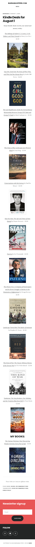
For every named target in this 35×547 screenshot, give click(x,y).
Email (4, 508)
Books (13, 486)
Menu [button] (17, 6)
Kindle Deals (7, 490)
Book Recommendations (20, 488)
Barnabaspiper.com (17, 3)
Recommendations (22, 486)
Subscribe (17, 518)
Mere (30, 543)
